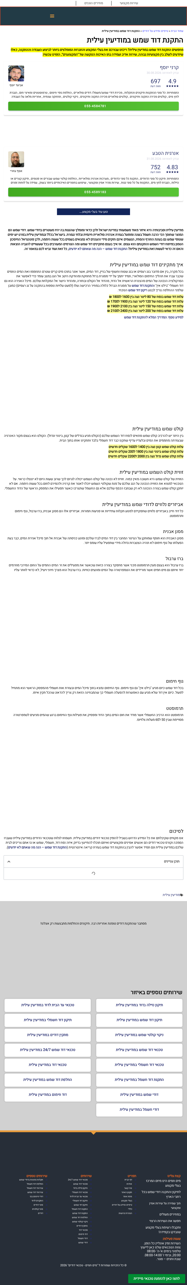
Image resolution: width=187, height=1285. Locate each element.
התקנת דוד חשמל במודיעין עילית (139, 1079)
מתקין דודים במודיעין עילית (47, 1034)
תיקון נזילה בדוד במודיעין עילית (139, 1005)
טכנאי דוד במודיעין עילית (47, 1064)
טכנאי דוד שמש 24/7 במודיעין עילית (47, 1049)
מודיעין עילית (171, 894)
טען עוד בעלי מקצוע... (93, 212)
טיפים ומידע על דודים (155, 31)
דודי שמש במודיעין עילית (139, 1094)
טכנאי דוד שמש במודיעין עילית (139, 1049)
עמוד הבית (177, 31)
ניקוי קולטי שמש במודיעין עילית (139, 1034)
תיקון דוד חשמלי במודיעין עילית (48, 1020)
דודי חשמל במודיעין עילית (139, 1109)
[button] (52, 16)
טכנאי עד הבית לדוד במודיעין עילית (47, 1005)
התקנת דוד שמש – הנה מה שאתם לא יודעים (98, 248)
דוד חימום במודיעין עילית (48, 1094)
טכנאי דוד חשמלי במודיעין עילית (139, 1064)
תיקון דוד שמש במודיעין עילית (139, 1020)
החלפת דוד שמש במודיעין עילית (47, 1079)
